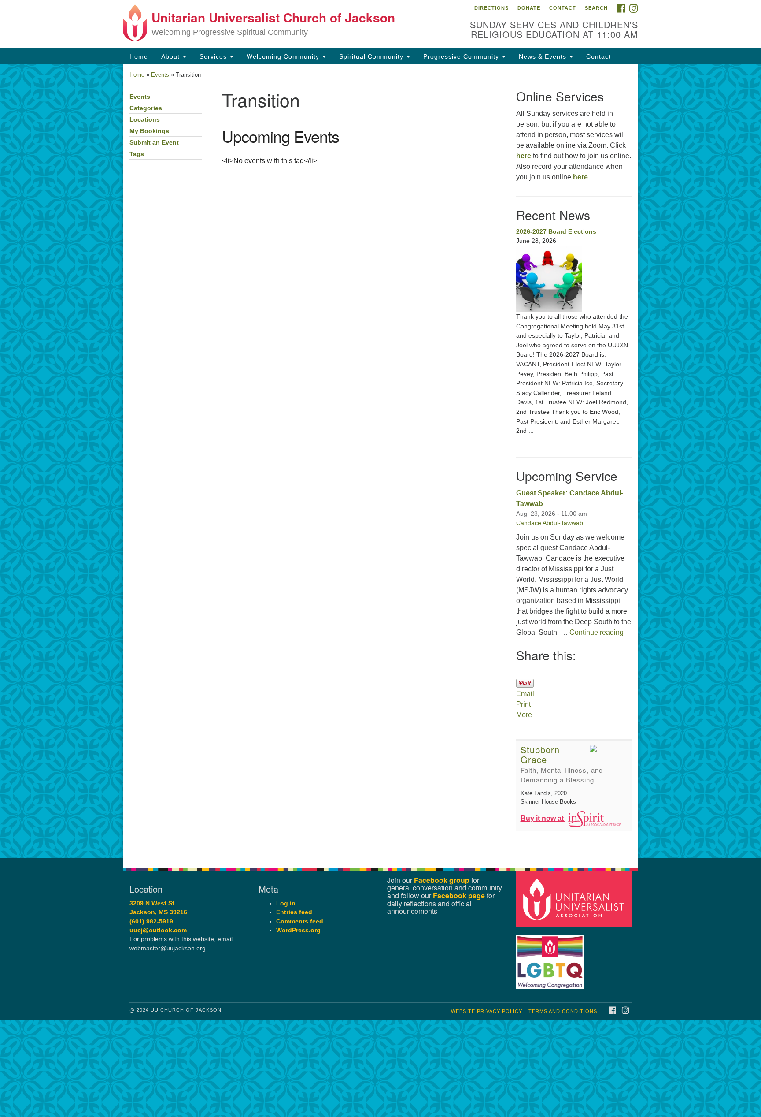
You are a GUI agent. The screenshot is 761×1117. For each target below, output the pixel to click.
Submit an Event (154, 142)
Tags (136, 154)
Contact (562, 8)
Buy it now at (543, 818)
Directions (491, 8)
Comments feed (299, 921)
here (523, 156)
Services (214, 56)
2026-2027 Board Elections (556, 231)
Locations (144, 119)
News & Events (544, 56)
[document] (380, 461)
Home (138, 56)
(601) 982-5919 (151, 921)
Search (596, 8)
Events (160, 74)
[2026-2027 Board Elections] (574, 279)
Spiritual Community (372, 56)
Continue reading (596, 632)
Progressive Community (462, 56)
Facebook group (441, 880)
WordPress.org (298, 930)
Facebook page (459, 895)
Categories (145, 108)
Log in (286, 903)
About (171, 56)
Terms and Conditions (562, 1011)
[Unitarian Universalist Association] (575, 898)
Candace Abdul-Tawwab (549, 522)
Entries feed (294, 912)
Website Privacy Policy (486, 1011)
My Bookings (149, 131)
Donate (528, 8)
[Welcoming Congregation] (551, 957)
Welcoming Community (284, 56)
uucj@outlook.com (158, 930)
